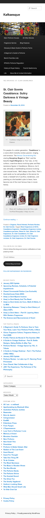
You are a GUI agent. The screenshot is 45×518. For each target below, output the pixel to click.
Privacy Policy (8, 498)
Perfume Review (34, 224)
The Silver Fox (9, 479)
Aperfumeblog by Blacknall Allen (16, 407)
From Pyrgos (8, 425)
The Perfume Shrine (11, 473)
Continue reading (10, 219)
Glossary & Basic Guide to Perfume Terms (18, 48)
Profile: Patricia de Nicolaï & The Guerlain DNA (21, 337)
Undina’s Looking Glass (12, 484)
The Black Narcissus (11, 463)
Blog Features (25, 43)
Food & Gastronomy (30, 68)
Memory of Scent (9, 433)
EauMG (6, 420)
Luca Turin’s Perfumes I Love (14, 431)
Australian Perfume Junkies (14, 409)
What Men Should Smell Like (14, 487)
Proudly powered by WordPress (28, 513)
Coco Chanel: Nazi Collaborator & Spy (18, 364)
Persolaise (7, 444)
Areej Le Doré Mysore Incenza (14, 296)
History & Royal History (12, 68)
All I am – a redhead (11, 404)
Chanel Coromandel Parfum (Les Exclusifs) (20, 291)
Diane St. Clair (24, 231)
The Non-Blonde (9, 468)
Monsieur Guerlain (10, 436)
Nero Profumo (8, 439)
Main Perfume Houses (11, 38)
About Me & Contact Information (21, 73)
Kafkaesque (11, 14)
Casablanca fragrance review (30, 229)
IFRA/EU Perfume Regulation (14, 63)
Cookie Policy (8, 501)
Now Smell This (9, 441)
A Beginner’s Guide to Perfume (14, 53)
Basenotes (7, 412)
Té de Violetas (8, 460)
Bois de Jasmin (9, 415)
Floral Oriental (22, 224)
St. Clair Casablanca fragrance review (18, 234)
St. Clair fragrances (17, 238)
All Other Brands (28, 38)
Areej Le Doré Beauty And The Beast (17, 299)
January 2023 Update (11, 283)
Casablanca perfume (10, 231)
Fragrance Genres (10, 43)
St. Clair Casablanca (19, 233)
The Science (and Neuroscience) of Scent (19, 318)
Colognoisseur (9, 417)
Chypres (13, 224)
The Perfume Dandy (11, 471)
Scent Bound (8, 452)
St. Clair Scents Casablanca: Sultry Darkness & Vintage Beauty (15, 95)
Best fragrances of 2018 (29, 227)
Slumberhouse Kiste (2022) (13, 294)
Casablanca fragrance (11, 229)
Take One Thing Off (10, 457)
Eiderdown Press (10, 423)
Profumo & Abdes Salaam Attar (15, 447)
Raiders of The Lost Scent (13, 449)
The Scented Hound (11, 476)
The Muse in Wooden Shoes (14, 465)
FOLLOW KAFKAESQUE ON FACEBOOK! (17, 271)
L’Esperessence (9, 428)
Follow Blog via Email (13, 264)
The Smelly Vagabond (11, 481)
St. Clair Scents (8, 227)
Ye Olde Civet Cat (10, 489)
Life (5, 73)
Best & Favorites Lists (11, 58)
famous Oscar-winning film (26, 155)
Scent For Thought (10, 455)
